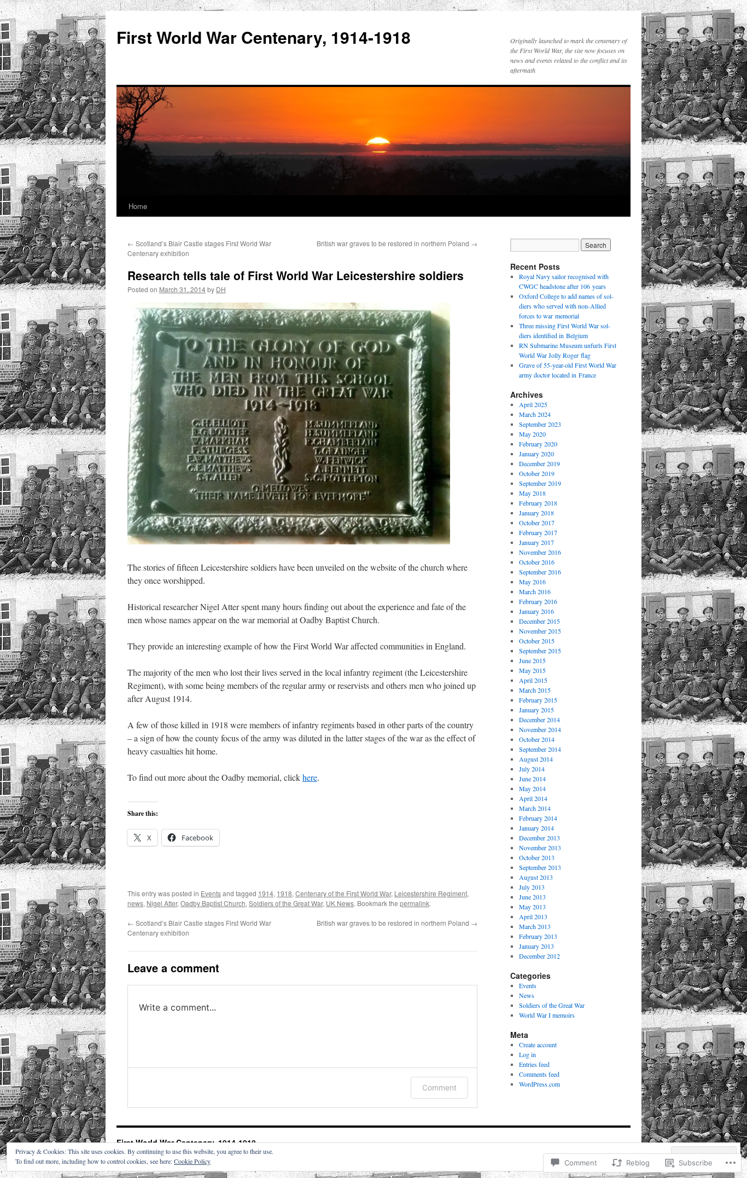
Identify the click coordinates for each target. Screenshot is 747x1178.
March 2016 (535, 591)
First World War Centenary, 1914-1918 (263, 37)
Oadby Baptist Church (213, 903)
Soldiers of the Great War (286, 903)
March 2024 (535, 414)
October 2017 (537, 522)
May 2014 (532, 788)
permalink (414, 903)
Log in (527, 1054)
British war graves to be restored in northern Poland (397, 243)
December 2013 (539, 837)
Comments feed (539, 1074)
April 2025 (533, 404)
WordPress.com (539, 1084)
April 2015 (533, 680)
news (135, 903)
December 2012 (539, 955)
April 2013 (533, 916)
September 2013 (540, 867)
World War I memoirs (547, 1015)
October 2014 (537, 739)
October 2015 (537, 640)
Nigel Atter (162, 903)
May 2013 (532, 906)
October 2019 (537, 473)
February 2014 (538, 818)
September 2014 (540, 749)
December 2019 (539, 463)
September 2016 (540, 571)
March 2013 (535, 926)
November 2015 (540, 630)
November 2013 (540, 847)
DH (221, 289)
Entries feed (534, 1064)
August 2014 (536, 759)
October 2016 (537, 562)
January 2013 (536, 946)
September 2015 (540, 650)
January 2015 (536, 709)
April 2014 (533, 798)
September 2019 (540, 483)
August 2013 (536, 877)
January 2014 (536, 827)
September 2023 (540, 424)
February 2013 (538, 936)
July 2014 (532, 768)
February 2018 (538, 502)
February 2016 (538, 601)
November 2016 (540, 552)
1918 (284, 893)
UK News (340, 903)
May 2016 (532, 581)
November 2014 (540, 729)
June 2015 (532, 660)
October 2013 (537, 857)
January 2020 (536, 453)
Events (211, 893)
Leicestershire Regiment (430, 893)
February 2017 (538, 532)
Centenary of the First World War (343, 893)
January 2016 (536, 611)
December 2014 (539, 719)
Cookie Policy (192, 1161)
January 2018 (536, 512)
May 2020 (532, 434)
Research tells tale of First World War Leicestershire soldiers (295, 275)
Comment (439, 1087)
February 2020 (538, 443)
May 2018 (532, 493)
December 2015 (539, 621)
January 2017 (536, 542)
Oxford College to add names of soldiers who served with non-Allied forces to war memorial (566, 306)
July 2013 (532, 887)
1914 (265, 893)
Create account (538, 1044)
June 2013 (532, 896)
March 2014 (535, 808)
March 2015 (535, 690)
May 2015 (532, 670)
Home (138, 206)
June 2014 (532, 778)
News (526, 995)
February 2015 (538, 699)
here (309, 777)
